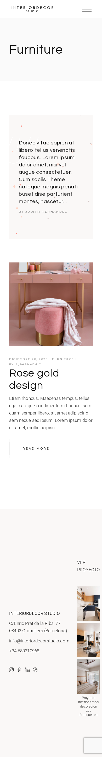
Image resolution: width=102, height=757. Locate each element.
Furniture (63, 359)
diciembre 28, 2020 (28, 359)
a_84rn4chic (28, 364)
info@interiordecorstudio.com (39, 640)
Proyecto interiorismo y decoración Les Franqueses (88, 706)
